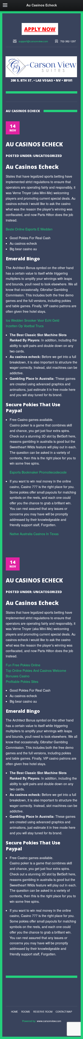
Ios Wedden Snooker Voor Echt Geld (32, 320)
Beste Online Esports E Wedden (29, 229)
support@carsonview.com (33, 41)
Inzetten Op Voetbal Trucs (25, 326)
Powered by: (29, 1021)
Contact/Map (64, 1011)
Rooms (25, 1011)
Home (14, 1011)
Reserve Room (42, 1011)
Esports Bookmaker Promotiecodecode (38, 472)
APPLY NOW (40, 29)
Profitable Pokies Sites (22, 681)
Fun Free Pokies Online (23, 665)
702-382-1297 (68, 41)
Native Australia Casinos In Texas (34, 533)
